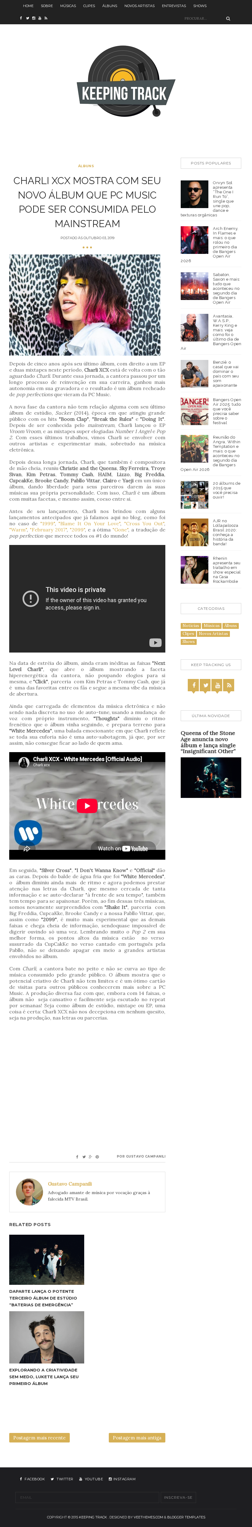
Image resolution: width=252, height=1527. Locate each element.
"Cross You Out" (144, 523)
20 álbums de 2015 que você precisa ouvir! (226, 490)
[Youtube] (217, 685)
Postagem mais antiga (137, 1438)
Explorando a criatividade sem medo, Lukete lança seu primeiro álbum (44, 1376)
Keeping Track (93, 1517)
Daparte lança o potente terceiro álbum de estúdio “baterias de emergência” (43, 1298)
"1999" (47, 523)
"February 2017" (48, 530)
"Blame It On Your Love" (89, 523)
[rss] (48, 18)
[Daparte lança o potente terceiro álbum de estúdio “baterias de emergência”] (46, 1260)
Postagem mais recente (39, 1438)
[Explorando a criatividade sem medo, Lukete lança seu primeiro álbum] (46, 1337)
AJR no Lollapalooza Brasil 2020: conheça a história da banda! (225, 532)
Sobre (47, 6)
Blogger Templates (186, 1517)
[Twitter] (206, 685)
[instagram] (35, 18)
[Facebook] (194, 685)
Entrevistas (174, 6)
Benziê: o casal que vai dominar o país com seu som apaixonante (226, 374)
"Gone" (120, 530)
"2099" (77, 530)
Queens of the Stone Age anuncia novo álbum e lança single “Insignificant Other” (208, 742)
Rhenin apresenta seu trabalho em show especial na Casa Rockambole (227, 570)
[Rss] (229, 685)
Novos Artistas (139, 6)
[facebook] (23, 18)
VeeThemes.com (148, 1517)
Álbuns (109, 6)
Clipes (89, 6)
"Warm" (18, 530)
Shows (200, 6)
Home (28, 6)
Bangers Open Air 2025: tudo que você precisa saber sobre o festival (227, 411)
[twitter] (29, 18)
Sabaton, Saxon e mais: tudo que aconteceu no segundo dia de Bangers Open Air (226, 288)
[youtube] (41, 18)
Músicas (68, 6)
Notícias (191, 625)
